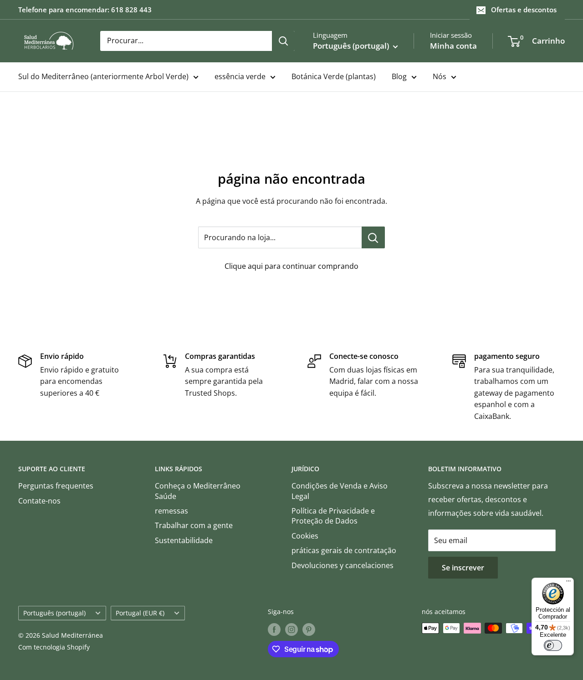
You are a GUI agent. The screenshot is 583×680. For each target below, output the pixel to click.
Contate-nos (39, 501)
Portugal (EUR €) (140, 613)
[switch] (553, 645)
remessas (171, 511)
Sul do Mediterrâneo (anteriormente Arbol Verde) (103, 76)
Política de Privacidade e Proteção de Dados (333, 516)
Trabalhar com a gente (194, 525)
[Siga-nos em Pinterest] (308, 629)
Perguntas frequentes (55, 486)
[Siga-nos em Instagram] (291, 629)
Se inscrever (463, 568)
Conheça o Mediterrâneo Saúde (197, 491)
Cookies (305, 536)
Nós (439, 76)
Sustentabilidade (184, 540)
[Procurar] (283, 41)
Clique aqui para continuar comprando (291, 266)
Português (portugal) (54, 613)
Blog (399, 76)
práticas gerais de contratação (344, 550)
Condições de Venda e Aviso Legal (340, 491)
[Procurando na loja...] (373, 237)
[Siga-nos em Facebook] (274, 629)
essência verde (240, 76)
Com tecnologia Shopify (54, 647)
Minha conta (453, 45)
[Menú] (568, 583)
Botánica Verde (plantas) (334, 76)
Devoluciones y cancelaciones (343, 565)
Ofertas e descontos (524, 9)
